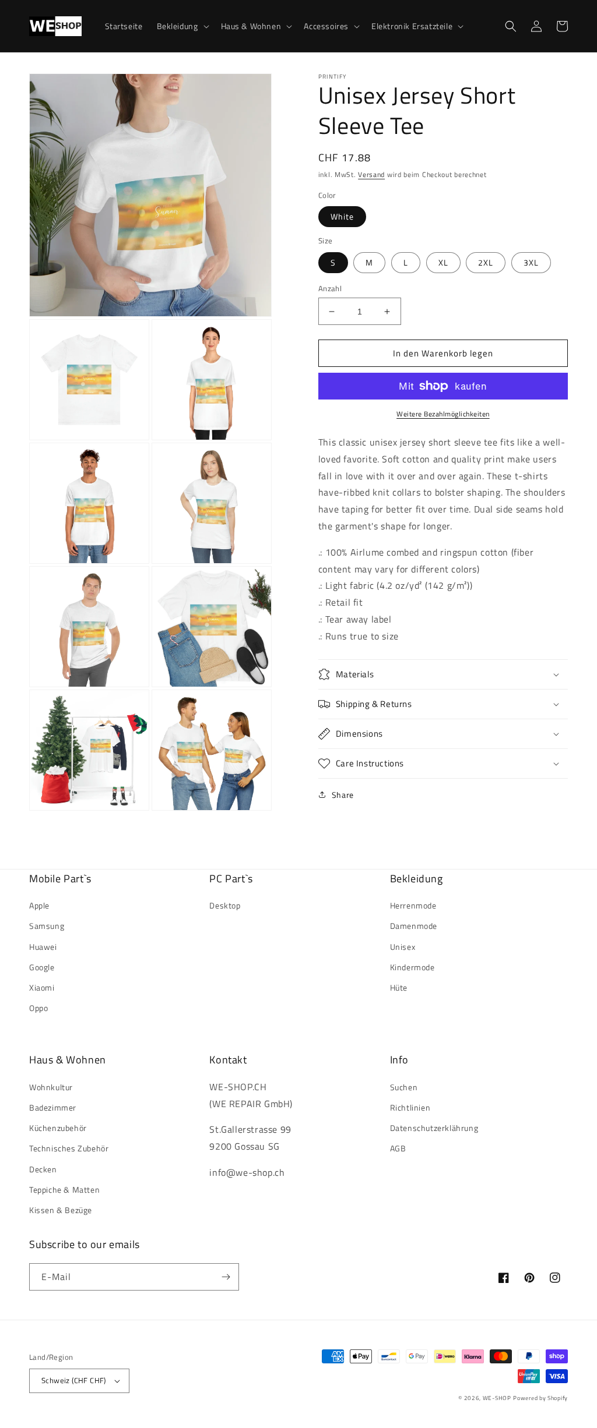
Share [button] (343, 795)
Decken (43, 1169)
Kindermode (412, 967)
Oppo (38, 1008)
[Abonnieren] (225, 1277)
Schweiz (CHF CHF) (73, 1380)
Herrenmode (413, 905)
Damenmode (413, 926)
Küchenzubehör (58, 1128)
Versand (371, 174)
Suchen (404, 1087)
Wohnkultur (51, 1087)
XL (443, 262)
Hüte (399, 987)
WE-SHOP (497, 1398)
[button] (182, 26)
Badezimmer (52, 1107)
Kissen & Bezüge (60, 1210)
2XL (485, 262)
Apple (39, 905)
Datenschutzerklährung (434, 1128)
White (342, 216)
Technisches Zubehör (68, 1148)
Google (42, 967)
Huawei (43, 947)
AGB (398, 1148)
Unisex (403, 947)
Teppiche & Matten (64, 1189)
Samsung (46, 926)
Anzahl (330, 288)
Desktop (224, 905)
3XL (531, 262)
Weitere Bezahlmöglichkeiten (443, 414)
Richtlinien (410, 1107)
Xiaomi (42, 987)
